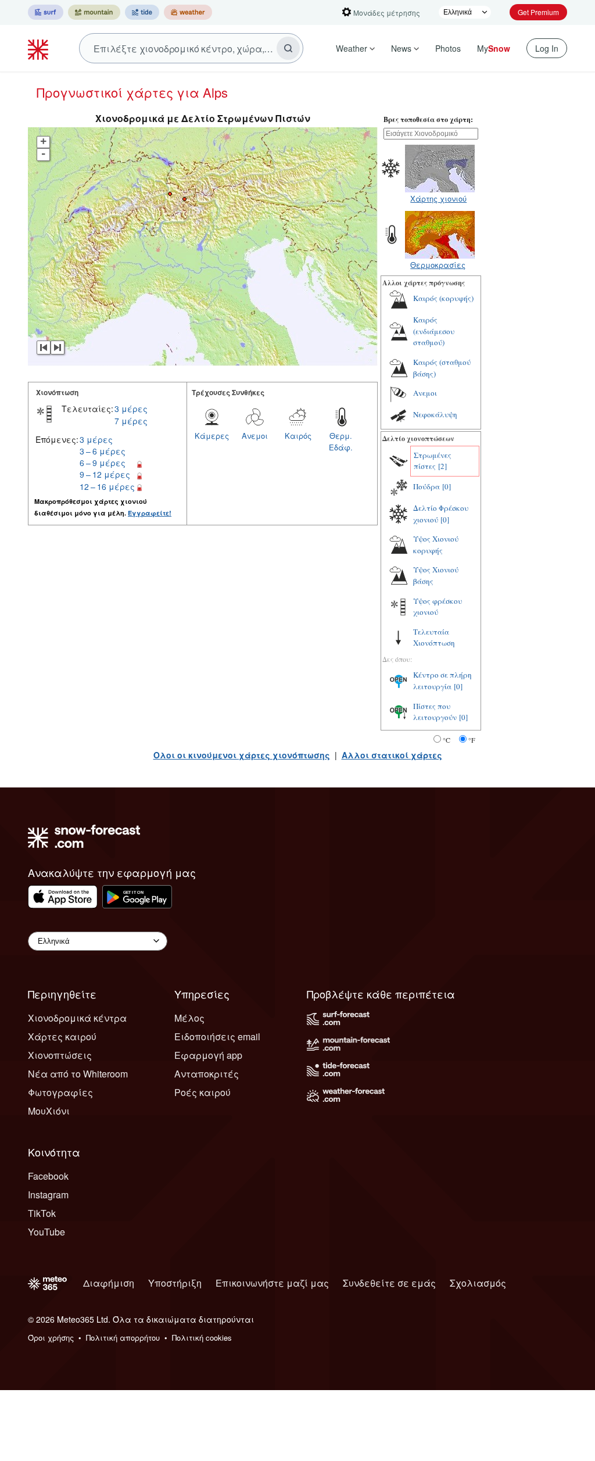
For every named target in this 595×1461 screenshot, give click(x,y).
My (493, 48)
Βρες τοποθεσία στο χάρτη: (428, 119)
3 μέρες (131, 408)
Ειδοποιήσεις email (217, 1036)
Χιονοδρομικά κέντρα (77, 1018)
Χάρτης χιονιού (438, 198)
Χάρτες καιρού (62, 1036)
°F (471, 739)
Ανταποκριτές (206, 1073)
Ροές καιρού (202, 1092)
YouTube (46, 1231)
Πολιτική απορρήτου (123, 1337)
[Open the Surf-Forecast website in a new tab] (45, 12)
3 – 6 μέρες (103, 451)
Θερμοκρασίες (437, 264)
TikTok (42, 1213)
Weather (351, 48)
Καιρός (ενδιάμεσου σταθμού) (433, 331)
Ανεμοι (255, 435)
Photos (448, 48)
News (401, 48)
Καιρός (298, 435)
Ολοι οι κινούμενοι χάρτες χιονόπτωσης (241, 755)
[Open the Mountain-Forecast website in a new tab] (94, 12)
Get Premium (538, 12)
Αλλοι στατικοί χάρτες (392, 755)
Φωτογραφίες (60, 1092)
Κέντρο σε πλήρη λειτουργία (442, 680)
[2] (442, 466)
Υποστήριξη (175, 1283)
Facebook (48, 1176)
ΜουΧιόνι (49, 1111)
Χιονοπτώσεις (60, 1055)
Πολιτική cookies (202, 1337)
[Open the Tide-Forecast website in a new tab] (142, 12)
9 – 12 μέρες (105, 474)
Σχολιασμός (478, 1283)
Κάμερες (212, 435)
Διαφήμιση (108, 1283)
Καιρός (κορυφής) (443, 298)
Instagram (48, 1194)
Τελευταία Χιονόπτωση (434, 637)
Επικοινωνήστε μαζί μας (272, 1283)
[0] (446, 486)
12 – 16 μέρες (107, 486)
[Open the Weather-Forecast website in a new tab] (188, 12)
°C (446, 739)
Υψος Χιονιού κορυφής (435, 544)
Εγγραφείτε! (149, 513)
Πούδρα (426, 486)
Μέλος (189, 1018)
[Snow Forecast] (39, 48)
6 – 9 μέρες (103, 462)
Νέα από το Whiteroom (78, 1073)
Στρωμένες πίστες (432, 461)
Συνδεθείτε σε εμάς (389, 1283)
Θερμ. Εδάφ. (341, 441)
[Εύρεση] (288, 48)
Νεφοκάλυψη (435, 414)
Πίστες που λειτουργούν (435, 712)
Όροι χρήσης (51, 1337)
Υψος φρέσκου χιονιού (437, 607)
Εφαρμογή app (208, 1055)
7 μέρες (131, 421)
